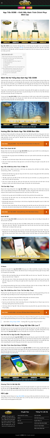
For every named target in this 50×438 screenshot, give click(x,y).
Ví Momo (6, 65)
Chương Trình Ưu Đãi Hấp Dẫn (10, 72)
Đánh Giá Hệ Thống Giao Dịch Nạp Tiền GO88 (12, 56)
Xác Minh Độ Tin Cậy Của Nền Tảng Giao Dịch (13, 69)
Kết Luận (5, 74)
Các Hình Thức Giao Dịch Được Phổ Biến (13, 71)
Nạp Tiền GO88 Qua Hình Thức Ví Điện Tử (13, 61)
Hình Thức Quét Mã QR (8, 59)
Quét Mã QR (7, 64)
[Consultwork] (25, 3)
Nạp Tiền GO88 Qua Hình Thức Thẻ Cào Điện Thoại (15, 66)
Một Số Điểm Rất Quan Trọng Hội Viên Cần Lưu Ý (13, 68)
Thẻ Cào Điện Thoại (8, 62)
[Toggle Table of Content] (23, 55)
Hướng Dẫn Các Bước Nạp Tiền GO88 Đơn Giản (13, 58)
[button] (2, 2)
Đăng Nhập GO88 (15, 321)
